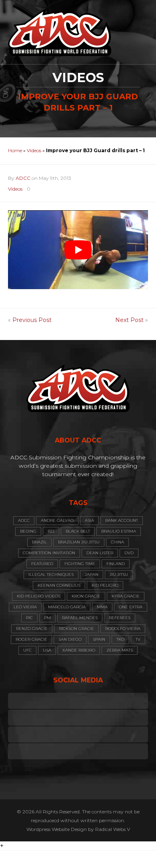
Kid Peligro (105, 585)
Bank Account (121, 520)
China (117, 542)
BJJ (51, 531)
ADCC (23, 178)
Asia (89, 520)
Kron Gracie (86, 596)
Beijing (28, 531)
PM (47, 617)
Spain (99, 639)
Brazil (39, 542)
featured (42, 563)
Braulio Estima (118, 531)
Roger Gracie (31, 639)
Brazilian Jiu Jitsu (79, 542)
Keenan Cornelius (59, 585)
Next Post (129, 320)
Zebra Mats (119, 650)
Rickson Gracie (76, 628)
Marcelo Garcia (67, 607)
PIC (29, 617)
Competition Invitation (49, 552)
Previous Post (32, 320)
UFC (27, 650)
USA (47, 650)
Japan (91, 574)
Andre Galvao (57, 520)
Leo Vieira (25, 607)
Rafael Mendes (80, 617)
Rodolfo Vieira (122, 628)
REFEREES (119, 617)
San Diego (70, 639)
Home (15, 150)
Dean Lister (99, 552)
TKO (120, 639)
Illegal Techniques (51, 574)
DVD (129, 552)
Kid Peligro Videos (38, 596)
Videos (34, 150)
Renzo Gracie (32, 628)
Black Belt (78, 531)
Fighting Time (79, 563)
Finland (115, 563)
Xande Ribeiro (78, 650)
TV (138, 639)
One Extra (130, 607)
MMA (102, 607)
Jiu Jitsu (119, 574)
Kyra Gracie (126, 596)
